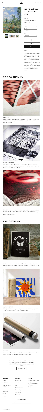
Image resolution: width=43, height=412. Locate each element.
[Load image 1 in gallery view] (6, 36)
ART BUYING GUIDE (21, 368)
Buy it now (32, 46)
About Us (4, 380)
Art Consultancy (5, 391)
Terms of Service (18, 392)
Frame (25, 33)
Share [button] (26, 50)
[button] (2, 2)
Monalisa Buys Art (7, 409)
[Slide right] (20, 36)
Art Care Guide (17, 382)
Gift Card (4, 393)
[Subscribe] (30, 402)
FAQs (16, 385)
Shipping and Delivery (19, 387)
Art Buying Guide (18, 380)
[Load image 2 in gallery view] (10, 36)
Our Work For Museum (6, 382)
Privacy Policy (17, 394)
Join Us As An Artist (6, 388)
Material (25, 28)
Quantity (25, 37)
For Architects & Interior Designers (7, 386)
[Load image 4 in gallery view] (17, 36)
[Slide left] (4, 36)
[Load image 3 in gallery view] (13, 36)
